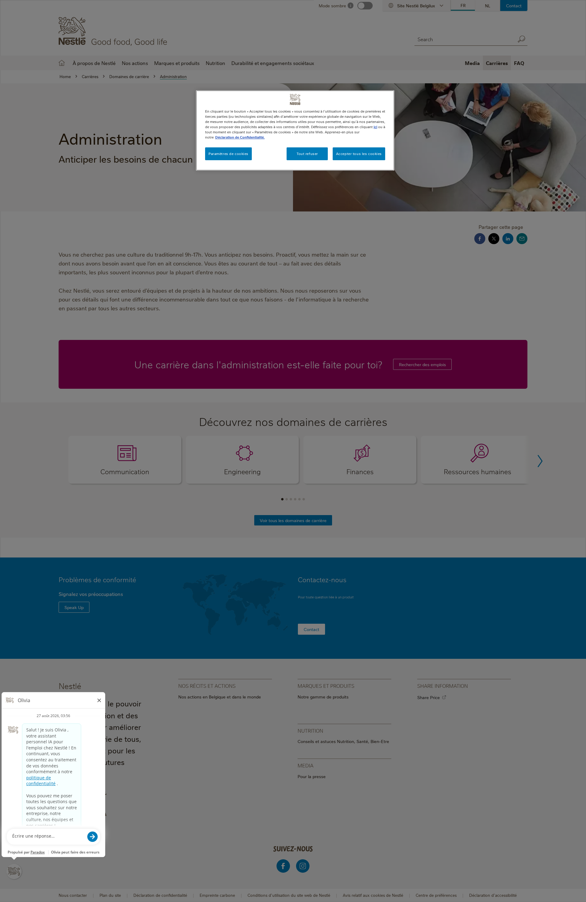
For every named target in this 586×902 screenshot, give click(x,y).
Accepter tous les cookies (359, 153)
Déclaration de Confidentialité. (240, 137)
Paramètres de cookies (228, 153)
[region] (295, 130)
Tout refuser (307, 153)
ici (375, 126)
